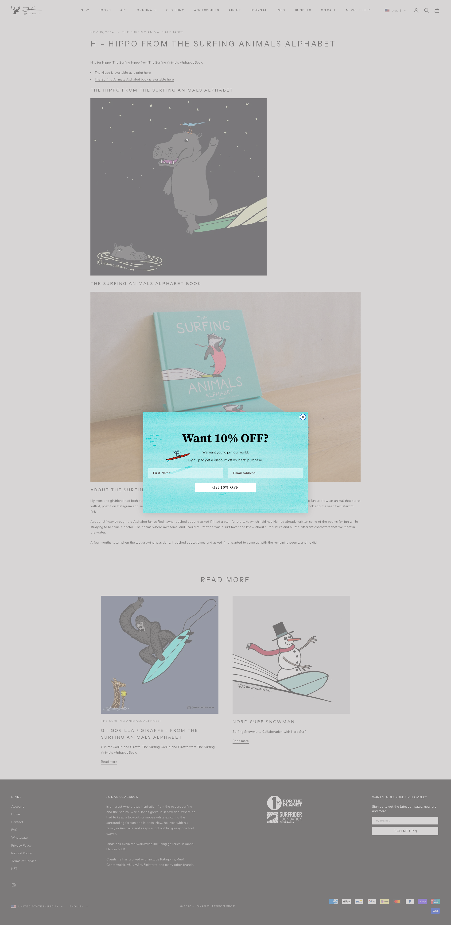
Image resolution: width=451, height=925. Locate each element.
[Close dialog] (303, 417)
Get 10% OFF (225, 487)
